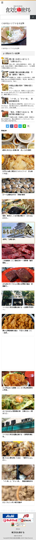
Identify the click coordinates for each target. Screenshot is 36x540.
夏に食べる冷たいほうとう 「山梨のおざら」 (20, 60)
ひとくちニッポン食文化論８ (12, 502)
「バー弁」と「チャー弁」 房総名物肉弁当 (21, 100)
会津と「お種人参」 (9, 239)
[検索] (33, 17)
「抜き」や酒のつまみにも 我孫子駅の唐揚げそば (21, 113)
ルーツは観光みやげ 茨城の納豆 (14, 194)
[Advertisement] (18, 353)
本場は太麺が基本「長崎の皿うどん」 (21, 87)
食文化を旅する (18, 532)
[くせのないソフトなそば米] (20, 126)
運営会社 (18, 529)
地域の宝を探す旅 (18, 535)
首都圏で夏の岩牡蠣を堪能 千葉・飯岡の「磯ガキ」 (21, 73)
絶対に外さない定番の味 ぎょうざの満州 (17, 150)
